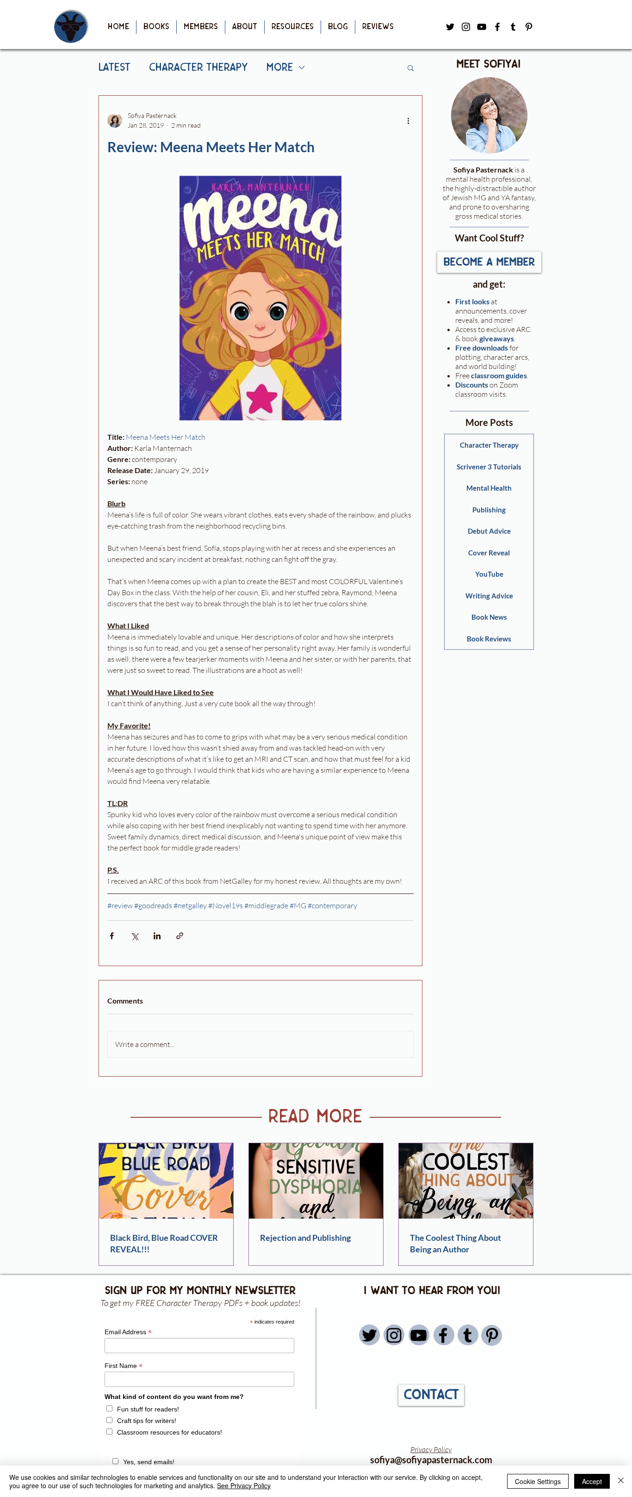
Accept (592, 1481)
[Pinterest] (528, 26)
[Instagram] (394, 1335)
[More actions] (408, 120)
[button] (156, 27)
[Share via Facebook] (111, 935)
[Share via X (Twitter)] (134, 935)
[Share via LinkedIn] (157, 935)
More (279, 67)
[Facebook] (497, 26)
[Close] (620, 1481)
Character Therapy (198, 67)
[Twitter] (369, 1335)
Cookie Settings (538, 1481)
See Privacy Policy (244, 1485)
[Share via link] (179, 935)
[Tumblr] (513, 26)
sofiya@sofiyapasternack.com (431, 1459)
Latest (114, 67)
